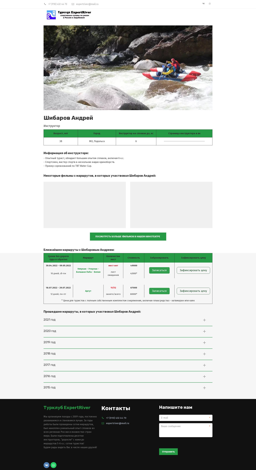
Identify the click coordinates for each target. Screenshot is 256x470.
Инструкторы (190, 14)
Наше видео (130, 14)
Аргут (88, 291)
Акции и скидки (152, 14)
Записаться (159, 270)
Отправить (168, 451)
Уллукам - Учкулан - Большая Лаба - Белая (88, 270)
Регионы (171, 14)
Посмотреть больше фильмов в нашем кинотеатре (128, 236)
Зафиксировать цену (193, 270)
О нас (114, 14)
